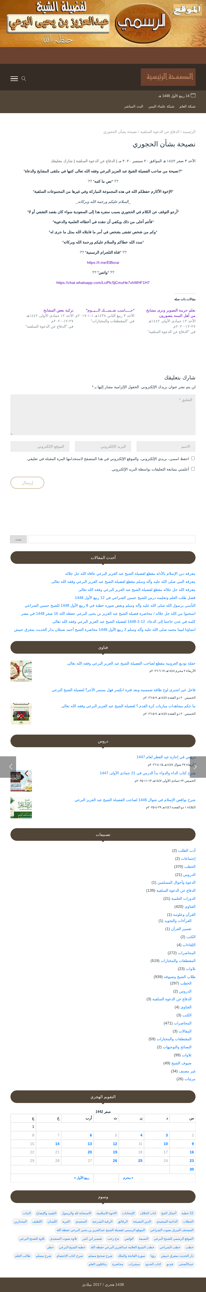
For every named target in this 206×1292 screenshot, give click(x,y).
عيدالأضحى (186, 1264)
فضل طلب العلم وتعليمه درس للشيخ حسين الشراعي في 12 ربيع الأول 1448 (135, 597)
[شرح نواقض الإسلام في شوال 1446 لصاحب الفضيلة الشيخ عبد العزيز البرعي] (21, 808)
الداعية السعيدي (167, 1221)
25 (140, 1160)
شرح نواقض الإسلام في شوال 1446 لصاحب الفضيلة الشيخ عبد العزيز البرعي (135, 800)
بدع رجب (113, 1239)
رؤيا (153, 1256)
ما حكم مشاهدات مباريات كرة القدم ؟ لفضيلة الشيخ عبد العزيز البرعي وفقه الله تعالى (128, 706)
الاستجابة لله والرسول (76, 1213)
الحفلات (188, 1221)
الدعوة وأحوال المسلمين (176, 882)
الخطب (190, 866)
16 (192, 1152)
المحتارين (20, 1221)
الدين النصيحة (142, 1221)
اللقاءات (189, 945)
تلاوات (191, 969)
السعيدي (81, 1221)
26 (115, 1160)
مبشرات (134, 1264)
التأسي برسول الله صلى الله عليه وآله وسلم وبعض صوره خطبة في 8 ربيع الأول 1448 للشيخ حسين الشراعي (110, 605)
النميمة (143, 1239)
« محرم (128, 1178)
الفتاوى (190, 906)
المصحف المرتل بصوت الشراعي (171, 1230)
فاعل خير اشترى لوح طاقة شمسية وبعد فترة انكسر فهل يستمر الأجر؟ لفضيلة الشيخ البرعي (124, 690)
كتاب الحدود (153, 1264)
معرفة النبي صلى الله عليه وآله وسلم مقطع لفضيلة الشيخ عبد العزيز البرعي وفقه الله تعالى (123, 581)
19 (115, 1152)
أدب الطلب (187, 850)
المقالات (185, 1031)
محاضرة (117, 1264)
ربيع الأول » (81, 1178)
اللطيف (37, 1221)
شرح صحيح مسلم (100, 1256)
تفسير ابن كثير (92, 1239)
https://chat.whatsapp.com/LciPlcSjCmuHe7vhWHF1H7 (103, 282)
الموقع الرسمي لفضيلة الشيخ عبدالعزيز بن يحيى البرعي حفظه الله (101, 1230)
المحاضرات (187, 953)
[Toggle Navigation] (14, 79)
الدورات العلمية (183, 898)
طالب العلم (23, 1256)
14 (57, 1144)
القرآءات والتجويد (178, 921)
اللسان (52, 1221)
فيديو (170, 1264)
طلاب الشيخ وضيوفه (180, 977)
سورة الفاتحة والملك (131, 1256)
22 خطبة (187, 1213)
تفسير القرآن (181, 929)
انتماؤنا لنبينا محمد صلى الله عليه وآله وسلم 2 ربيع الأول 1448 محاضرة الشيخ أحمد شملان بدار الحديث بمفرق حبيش (105, 629)
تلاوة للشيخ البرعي (32, 1239)
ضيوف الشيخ (181, 1063)
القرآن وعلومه (184, 914)
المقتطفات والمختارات (178, 960)
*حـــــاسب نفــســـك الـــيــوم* (110, 310)
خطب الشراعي (170, 1247)
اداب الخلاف (148, 1213)
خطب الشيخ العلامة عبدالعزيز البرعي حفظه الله (122, 1247)
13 (90, 1144)
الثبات (27, 1213)
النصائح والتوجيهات (177, 1047)
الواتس (129, 1239)
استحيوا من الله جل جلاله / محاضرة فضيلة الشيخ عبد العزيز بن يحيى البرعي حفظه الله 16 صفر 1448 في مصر (108, 613)
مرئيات (190, 1079)
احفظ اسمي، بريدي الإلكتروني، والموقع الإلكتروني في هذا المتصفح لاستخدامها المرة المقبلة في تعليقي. (107, 459)
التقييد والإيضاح (46, 1213)
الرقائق (123, 1221)
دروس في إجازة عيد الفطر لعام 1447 (166, 757)
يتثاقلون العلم (98, 1264)
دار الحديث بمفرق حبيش (177, 1256)
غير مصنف (187, 1071)
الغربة (66, 1221)
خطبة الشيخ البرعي (72, 1247)
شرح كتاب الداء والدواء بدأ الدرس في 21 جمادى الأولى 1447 (148, 773)
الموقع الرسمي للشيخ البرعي (173, 1239)
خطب (189, 1247)
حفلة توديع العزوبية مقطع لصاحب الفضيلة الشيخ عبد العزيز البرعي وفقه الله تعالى (131, 663)
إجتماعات (188, 858)
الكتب (191, 937)
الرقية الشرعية (102, 1221)
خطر (50, 1247)
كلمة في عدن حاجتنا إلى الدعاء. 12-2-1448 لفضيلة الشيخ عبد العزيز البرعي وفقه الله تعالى (124, 621)
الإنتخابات (128, 1213)
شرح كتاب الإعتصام (70, 1256)
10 (166, 1144)
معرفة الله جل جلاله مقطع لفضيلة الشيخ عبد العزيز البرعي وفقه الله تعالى (137, 589)
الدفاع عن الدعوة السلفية (95, 161)
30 (192, 1169)
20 (90, 1152)
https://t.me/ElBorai (103, 262)
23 (192, 1160)
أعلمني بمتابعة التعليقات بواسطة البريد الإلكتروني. (150, 469)
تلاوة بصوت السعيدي (63, 1239)
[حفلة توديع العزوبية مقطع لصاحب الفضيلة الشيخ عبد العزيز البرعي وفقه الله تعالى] (21, 672)
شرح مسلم (43, 1256)
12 (115, 1144)
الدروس (189, 874)
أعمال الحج (168, 1213)
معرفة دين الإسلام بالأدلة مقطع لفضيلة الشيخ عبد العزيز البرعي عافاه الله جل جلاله (130, 573)
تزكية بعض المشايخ (58, 310)
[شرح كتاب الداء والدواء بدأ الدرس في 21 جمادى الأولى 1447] (21, 782)
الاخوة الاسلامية (107, 1213)
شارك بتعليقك (62, 161)
